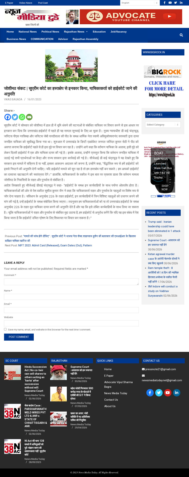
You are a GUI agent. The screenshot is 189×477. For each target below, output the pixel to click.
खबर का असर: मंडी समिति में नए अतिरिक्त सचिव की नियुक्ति (80, 417)
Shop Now (165, 187)
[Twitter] (15, 117)
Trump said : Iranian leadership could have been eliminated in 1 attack (164, 226)
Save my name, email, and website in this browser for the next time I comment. (49, 329)
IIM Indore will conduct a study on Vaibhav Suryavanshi (163, 291)
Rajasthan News (74, 31)
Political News (50, 31)
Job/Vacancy (119, 31)
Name (8, 290)
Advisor (63, 39)
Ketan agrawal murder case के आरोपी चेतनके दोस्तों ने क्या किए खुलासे (164, 258)
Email (7, 304)
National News (28, 31)
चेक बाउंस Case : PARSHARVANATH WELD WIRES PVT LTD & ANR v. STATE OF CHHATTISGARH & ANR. (36, 416)
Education (99, 31)
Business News (16, 39)
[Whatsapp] (22, 117)
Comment (10, 275)
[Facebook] (7, 117)
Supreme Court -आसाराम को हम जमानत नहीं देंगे (81, 370)
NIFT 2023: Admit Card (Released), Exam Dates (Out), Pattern (55, 245)
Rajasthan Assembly (85, 39)
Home (10, 31)
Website (8, 317)
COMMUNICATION (42, 39)
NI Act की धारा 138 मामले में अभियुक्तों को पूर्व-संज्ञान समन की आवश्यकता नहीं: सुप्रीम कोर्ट (35, 447)
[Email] (29, 117)
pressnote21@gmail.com (160, 369)
